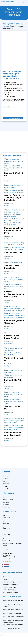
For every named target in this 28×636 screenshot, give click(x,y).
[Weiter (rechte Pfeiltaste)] (2, 635)
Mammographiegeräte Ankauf (11, 584)
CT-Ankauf (5, 579)
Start (4, 23)
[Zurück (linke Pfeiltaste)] (0, 635)
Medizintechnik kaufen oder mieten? (12, 613)
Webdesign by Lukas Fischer (14, 628)
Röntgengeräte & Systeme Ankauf (12, 582)
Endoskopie (6, 481)
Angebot (6, 472)
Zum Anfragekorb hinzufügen (13, 118)
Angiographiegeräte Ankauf (10, 592)
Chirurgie (5, 486)
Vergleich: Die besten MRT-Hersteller (13, 624)
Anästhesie (6, 483)
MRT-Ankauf (6, 577)
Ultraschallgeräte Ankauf (9, 587)
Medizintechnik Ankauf (12, 573)
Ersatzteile (6, 26)
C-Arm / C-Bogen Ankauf (9, 589)
